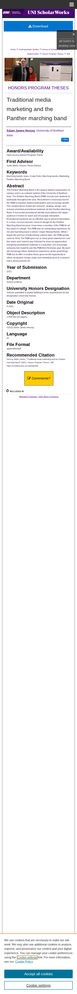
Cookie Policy (24, 961)
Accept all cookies (38, 974)
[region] (38, 963)
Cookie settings (27, 957)
